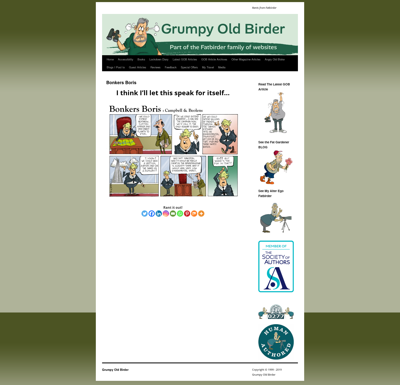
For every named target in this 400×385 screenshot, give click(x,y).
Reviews (155, 67)
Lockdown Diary (159, 59)
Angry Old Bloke (275, 59)
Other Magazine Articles (246, 59)
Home (110, 59)
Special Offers (189, 67)
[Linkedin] (159, 213)
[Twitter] (144, 213)
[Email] (173, 213)
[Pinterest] (187, 213)
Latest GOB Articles (185, 59)
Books (141, 59)
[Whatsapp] (180, 213)
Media (221, 67)
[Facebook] (152, 213)
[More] (201, 213)
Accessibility (125, 59)
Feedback (171, 67)
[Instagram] (166, 213)
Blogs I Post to (116, 67)
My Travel (208, 67)
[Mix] (194, 213)
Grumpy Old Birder (115, 370)
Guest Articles (137, 67)
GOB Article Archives (214, 59)
